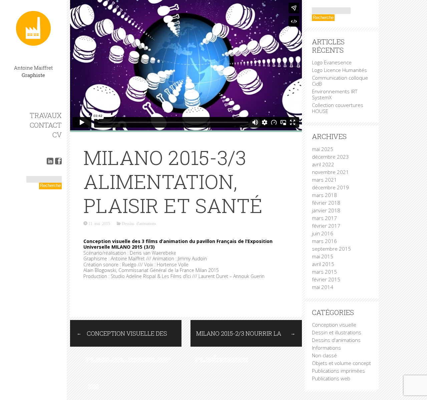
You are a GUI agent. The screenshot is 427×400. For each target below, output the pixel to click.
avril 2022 (323, 164)
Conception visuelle (334, 324)
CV (57, 134)
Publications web (331, 378)
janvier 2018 (326, 210)
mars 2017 (324, 218)
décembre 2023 (330, 156)
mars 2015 (324, 271)
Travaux (46, 115)
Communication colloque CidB (340, 80)
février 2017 (326, 225)
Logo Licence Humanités (339, 70)
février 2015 (326, 279)
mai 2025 (322, 149)
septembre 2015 (331, 248)
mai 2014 (322, 287)
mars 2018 (324, 195)
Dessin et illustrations (336, 332)
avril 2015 (323, 264)
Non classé (324, 355)
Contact (46, 125)
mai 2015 (322, 256)
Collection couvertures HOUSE (337, 108)
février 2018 (326, 202)
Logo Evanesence (332, 62)
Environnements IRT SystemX (334, 94)
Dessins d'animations (139, 223)
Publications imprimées (338, 370)
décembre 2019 (330, 187)
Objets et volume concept (341, 363)
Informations (326, 347)
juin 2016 (322, 233)
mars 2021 (324, 179)
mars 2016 (324, 241)
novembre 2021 (330, 172)
